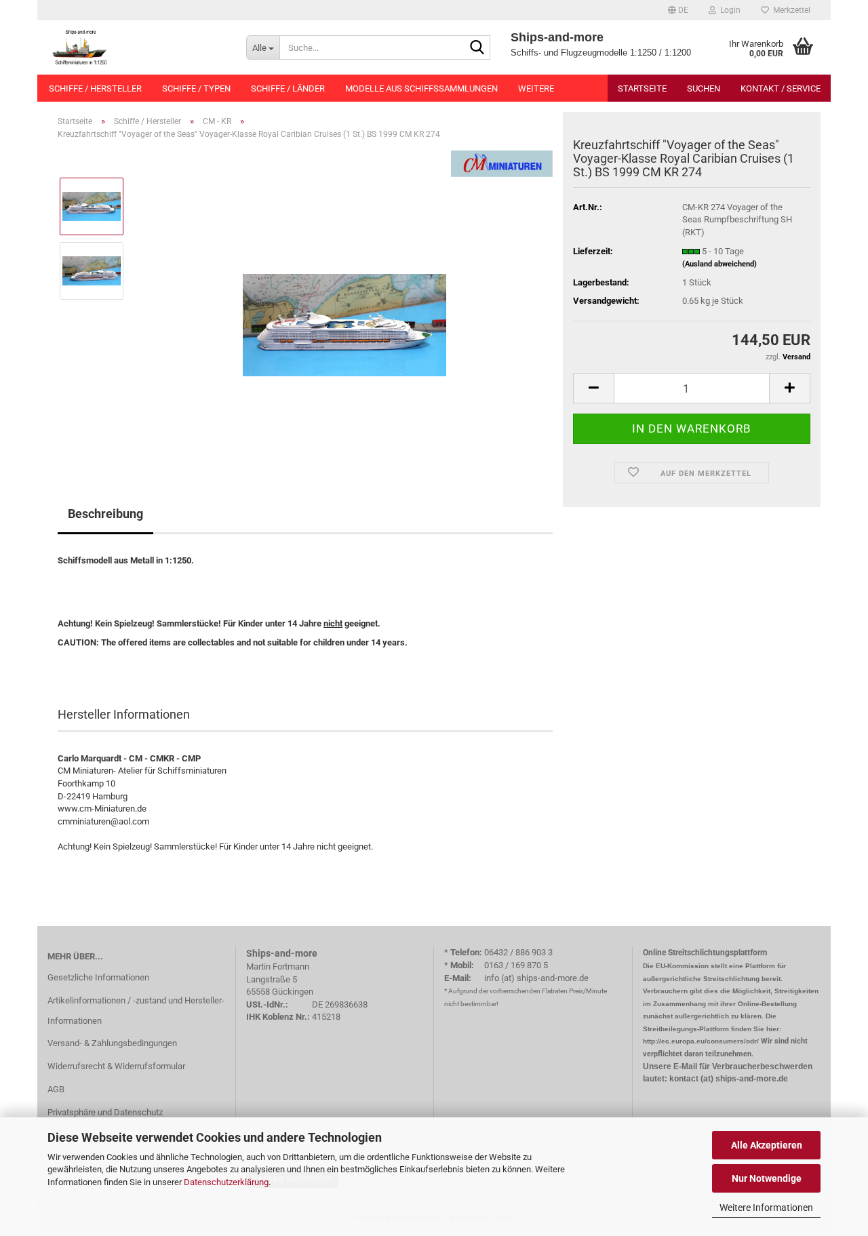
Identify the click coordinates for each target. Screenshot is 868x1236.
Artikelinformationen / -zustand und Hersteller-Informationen (135, 1010)
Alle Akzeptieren (766, 1145)
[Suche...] (477, 48)
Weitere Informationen (766, 1207)
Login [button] (728, 10)
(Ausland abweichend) (719, 264)
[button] (678, 10)
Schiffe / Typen (196, 88)
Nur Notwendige (767, 1178)
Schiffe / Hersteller (95, 88)
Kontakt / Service (781, 88)
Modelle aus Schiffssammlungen (421, 88)
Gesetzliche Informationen (98, 977)
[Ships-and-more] (136, 47)
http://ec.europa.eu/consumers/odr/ (701, 1041)
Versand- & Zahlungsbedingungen (112, 1043)
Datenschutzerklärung (226, 1182)
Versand (796, 357)
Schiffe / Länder (288, 88)
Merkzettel (789, 10)
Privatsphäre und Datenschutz (105, 1112)
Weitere (536, 88)
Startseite (642, 88)
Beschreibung (105, 513)
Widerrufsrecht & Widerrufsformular (116, 1066)
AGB (55, 1089)
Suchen (703, 88)
